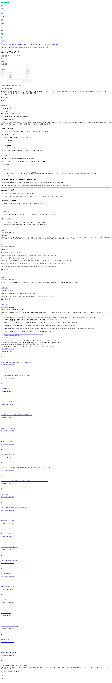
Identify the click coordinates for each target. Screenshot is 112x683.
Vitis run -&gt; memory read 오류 (12, 335)
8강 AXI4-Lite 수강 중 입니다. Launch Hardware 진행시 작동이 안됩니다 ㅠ (23, 334)
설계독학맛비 (4, 105)
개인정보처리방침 (9, 665)
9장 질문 (6, 337)
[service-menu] (1, 42)
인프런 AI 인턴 (5, 304)
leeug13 (2, 61)
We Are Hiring (23, 665)
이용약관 (17, 665)
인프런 (2, 665)
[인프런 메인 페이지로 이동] (56, 2)
